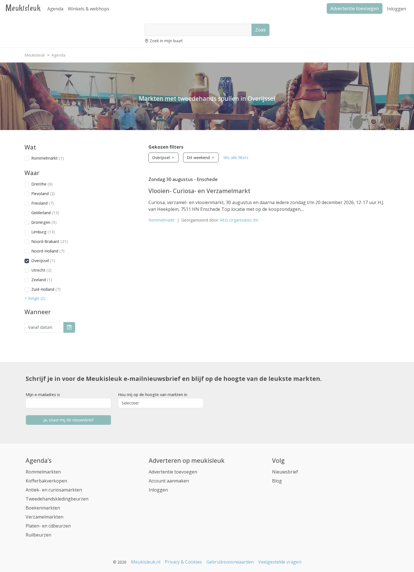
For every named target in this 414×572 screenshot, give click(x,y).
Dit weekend (199, 157)
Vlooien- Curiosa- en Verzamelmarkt (199, 191)
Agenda (55, 9)
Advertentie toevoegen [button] (354, 8)
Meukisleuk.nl (145, 562)
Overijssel (43, 260)
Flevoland (43, 193)
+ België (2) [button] (35, 298)
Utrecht (41, 270)
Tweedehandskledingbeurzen (57, 499)
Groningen (44, 222)
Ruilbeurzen (38, 535)
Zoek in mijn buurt (166, 40)
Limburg (43, 231)
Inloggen (396, 9)
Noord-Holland (47, 251)
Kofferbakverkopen (46, 481)
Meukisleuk (23, 7)
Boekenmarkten (43, 508)
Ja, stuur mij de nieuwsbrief (68, 420)
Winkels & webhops (88, 9)
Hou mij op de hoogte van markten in (152, 394)
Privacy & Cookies (183, 562)
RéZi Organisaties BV (239, 220)
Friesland (42, 203)
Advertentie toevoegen (173, 472)
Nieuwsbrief (285, 472)
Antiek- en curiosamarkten (54, 490)
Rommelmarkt (47, 158)
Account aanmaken (169, 481)
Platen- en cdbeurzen (48, 526)
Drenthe (42, 184)
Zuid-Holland (46, 289)
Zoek (260, 30)
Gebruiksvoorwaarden (230, 562)
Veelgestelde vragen (279, 562)
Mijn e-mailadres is (43, 394)
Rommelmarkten (43, 472)
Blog (277, 481)
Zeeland (41, 279)
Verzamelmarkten (44, 517)
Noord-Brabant (49, 241)
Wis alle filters (235, 157)
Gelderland (45, 212)
